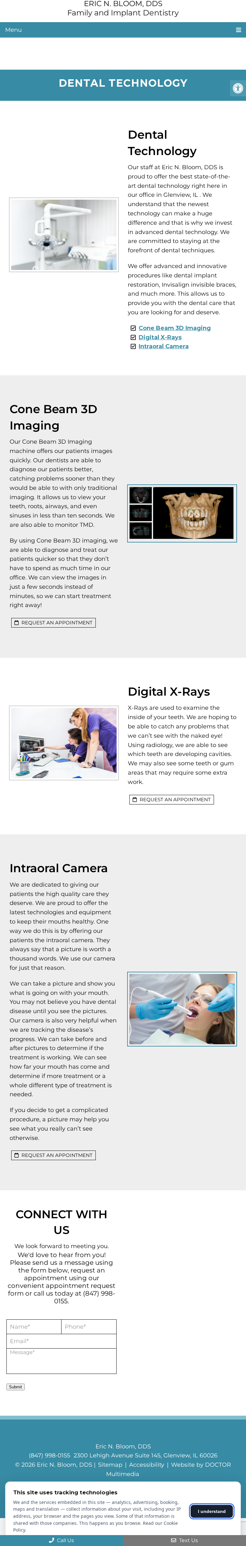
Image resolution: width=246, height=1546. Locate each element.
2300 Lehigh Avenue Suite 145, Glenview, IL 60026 (145, 1455)
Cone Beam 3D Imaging (175, 328)
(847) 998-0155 (49, 1455)
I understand (212, 1511)
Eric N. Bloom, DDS (123, 3)
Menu (13, 29)
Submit (15, 1387)
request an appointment (56, 623)
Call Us (65, 1540)
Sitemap (110, 1464)
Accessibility (146, 1464)
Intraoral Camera (164, 346)
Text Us (188, 1540)
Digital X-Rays (160, 337)
